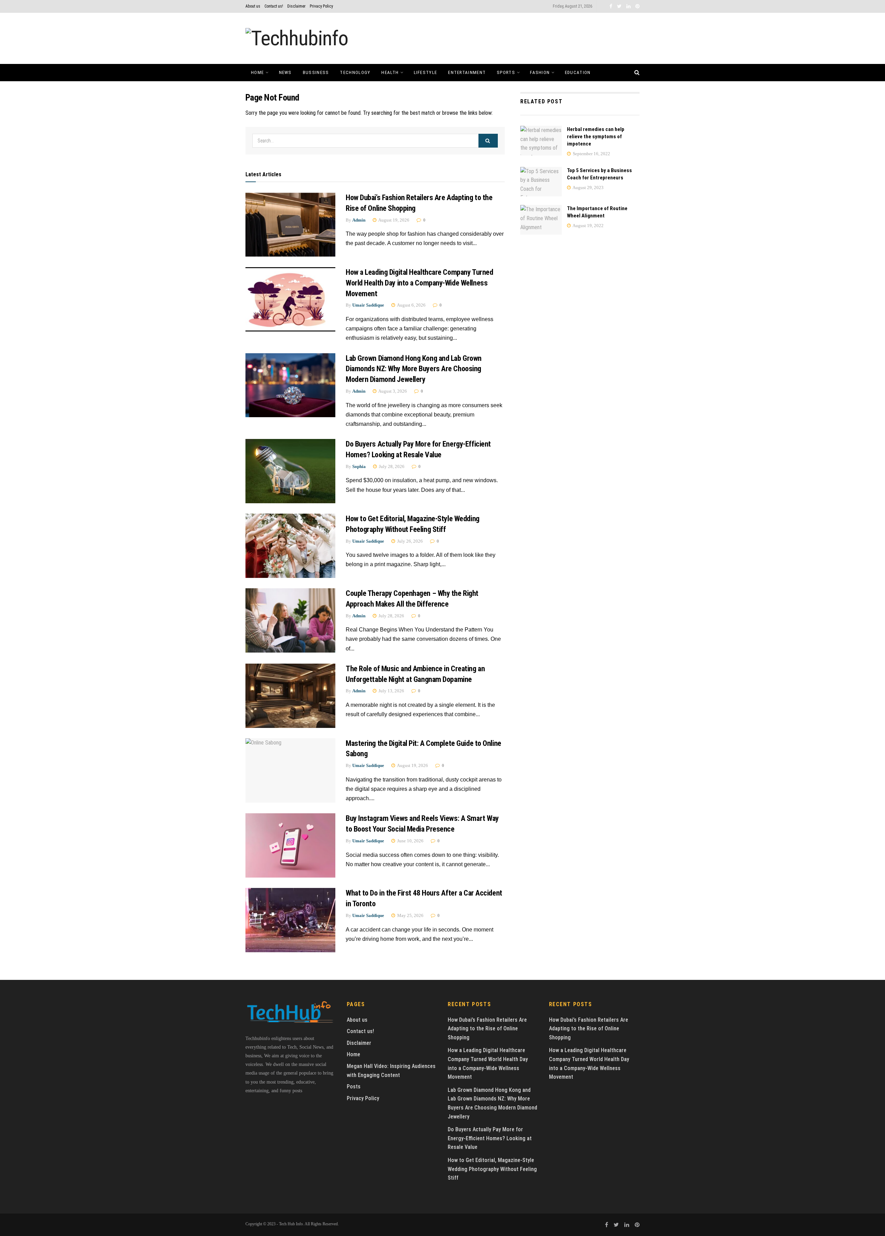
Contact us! (273, 6)
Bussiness (316, 72)
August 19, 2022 (588, 225)
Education (578, 72)
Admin (358, 220)
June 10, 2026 (409, 840)
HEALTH (390, 72)
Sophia (359, 466)
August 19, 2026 (393, 220)
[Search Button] (488, 141)
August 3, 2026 (392, 391)
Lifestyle (425, 72)
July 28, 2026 (391, 466)
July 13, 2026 (391, 690)
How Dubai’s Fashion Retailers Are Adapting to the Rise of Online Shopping (487, 1029)
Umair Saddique (368, 305)
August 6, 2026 (411, 305)
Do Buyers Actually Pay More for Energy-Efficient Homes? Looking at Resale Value (490, 1138)
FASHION (540, 72)
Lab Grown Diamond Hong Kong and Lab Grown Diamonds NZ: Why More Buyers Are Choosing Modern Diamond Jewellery (414, 369)
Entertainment (467, 72)
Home (257, 72)
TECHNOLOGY (355, 72)
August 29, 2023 (588, 187)
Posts (354, 1086)
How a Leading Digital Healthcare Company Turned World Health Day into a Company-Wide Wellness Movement (419, 283)
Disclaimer (296, 6)
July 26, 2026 (409, 541)
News (285, 72)
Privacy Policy (321, 6)
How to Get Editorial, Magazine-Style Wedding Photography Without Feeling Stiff (492, 1169)
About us (252, 6)
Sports (506, 72)
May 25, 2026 (409, 915)
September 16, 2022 (591, 153)
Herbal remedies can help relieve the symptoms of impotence (595, 136)
